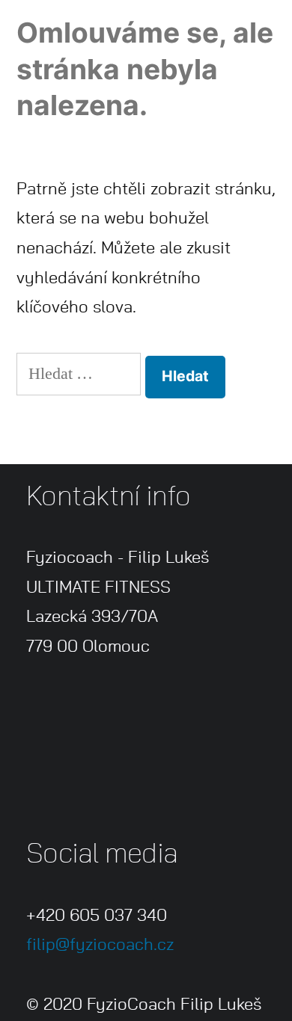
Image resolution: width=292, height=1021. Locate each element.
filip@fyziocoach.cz (100, 945)
